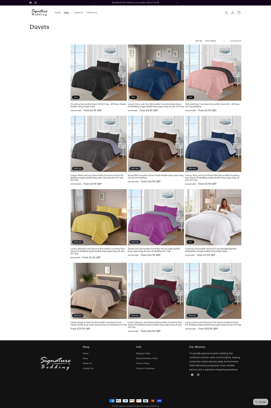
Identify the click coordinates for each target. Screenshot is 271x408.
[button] (67, 13)
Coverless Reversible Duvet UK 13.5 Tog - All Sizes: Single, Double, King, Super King (98, 105)
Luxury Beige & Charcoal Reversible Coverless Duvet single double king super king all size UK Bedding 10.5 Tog (99, 323)
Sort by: (199, 41)
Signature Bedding (126, 406)
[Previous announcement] (94, 2)
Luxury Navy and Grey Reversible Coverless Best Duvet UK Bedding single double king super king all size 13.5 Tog (156, 105)
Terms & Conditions (145, 368)
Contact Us (88, 368)
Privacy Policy (142, 363)
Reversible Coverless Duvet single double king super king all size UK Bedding (156, 176)
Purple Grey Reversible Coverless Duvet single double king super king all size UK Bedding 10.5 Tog (154, 250)
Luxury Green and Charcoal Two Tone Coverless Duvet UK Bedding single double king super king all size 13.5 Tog (213, 323)
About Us (87, 363)
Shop (85, 358)
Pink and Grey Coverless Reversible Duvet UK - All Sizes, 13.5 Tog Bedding (212, 105)
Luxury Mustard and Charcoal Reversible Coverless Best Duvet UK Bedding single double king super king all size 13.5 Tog (98, 251)
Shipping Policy (143, 353)
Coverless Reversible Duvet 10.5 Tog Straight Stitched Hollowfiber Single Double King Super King (210, 250)
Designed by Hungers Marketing (146, 406)
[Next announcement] (177, 2)
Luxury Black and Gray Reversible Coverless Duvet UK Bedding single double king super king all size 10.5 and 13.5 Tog (97, 177)
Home (85, 353)
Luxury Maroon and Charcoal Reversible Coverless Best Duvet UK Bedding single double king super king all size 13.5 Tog (155, 324)
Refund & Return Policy (147, 358)
